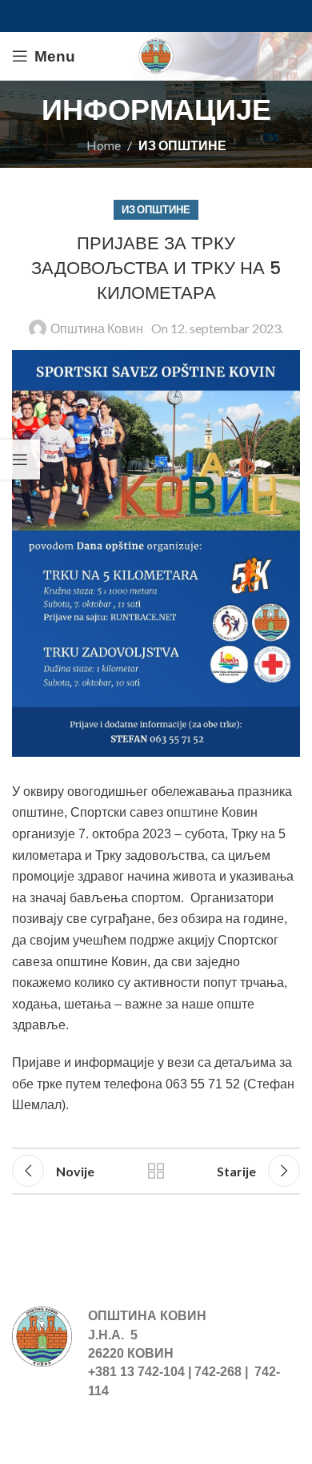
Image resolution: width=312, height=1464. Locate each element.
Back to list (156, 1171)
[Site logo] (156, 54)
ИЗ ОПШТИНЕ (182, 145)
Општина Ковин (96, 328)
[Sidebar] (20, 459)
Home (103, 145)
